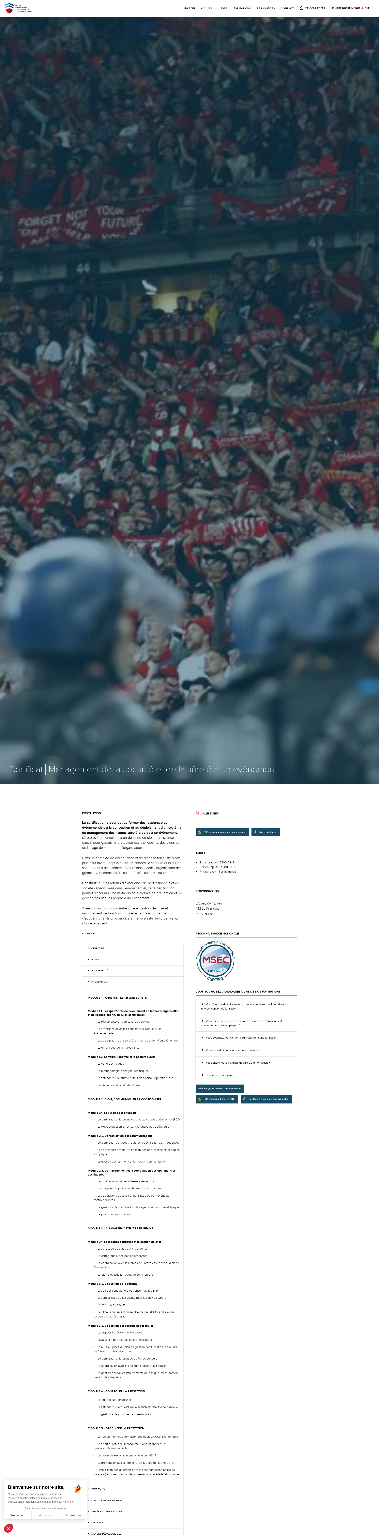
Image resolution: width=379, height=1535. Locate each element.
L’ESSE (223, 8)
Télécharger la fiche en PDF (219, 1099)
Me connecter (315, 8)
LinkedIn (189, 8)
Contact (287, 8)
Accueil (207, 8)
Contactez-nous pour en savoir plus (268, 1099)
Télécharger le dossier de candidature (219, 1088)
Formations (242, 8)
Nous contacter (268, 832)
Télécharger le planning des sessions (224, 832)
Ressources (266, 8)
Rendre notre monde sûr (350, 8)
